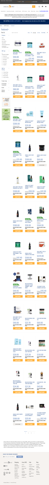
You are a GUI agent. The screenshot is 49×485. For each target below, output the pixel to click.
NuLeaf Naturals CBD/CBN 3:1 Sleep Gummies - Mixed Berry (29, 286)
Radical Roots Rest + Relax (29, 155)
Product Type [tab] (4, 81)
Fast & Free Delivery (17, 468)
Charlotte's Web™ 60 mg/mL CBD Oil (42, 220)
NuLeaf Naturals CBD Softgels (29, 319)
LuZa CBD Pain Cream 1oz (41, 319)
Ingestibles (4, 42)
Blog (37, 462)
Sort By (38, 32)
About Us (23, 466)
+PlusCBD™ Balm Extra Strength (29, 414)
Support (30, 464)
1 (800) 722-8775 (45, 1)
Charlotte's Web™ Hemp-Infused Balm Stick (17, 350)
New (3, 37)
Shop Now (17, 64)
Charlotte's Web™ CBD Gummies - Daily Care (17, 253)
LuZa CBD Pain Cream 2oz (41, 350)
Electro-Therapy (37, 472)
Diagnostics (31, 476)
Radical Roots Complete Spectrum (29, 254)
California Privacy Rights (31, 469)
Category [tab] (3, 35)
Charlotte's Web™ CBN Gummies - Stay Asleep (17, 155)
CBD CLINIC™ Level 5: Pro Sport (17, 53)
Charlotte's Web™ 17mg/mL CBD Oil (41, 187)
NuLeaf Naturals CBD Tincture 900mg (29, 382)
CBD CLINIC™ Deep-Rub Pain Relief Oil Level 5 (17, 187)
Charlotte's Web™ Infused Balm (29, 121)
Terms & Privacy (13, 482)
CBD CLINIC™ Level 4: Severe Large (41, 252)
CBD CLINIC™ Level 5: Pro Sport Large (17, 120)
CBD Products (6, 25)
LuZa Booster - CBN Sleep (41, 382)
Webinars (38, 474)
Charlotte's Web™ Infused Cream (41, 121)
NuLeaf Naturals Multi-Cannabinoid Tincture (17, 382)
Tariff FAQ (16, 477)
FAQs (30, 471)
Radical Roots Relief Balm (41, 155)
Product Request (23, 472)
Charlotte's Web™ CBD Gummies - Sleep (29, 55)
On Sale (3, 39)
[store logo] (9, 6)
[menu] (24, 11)
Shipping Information (17, 465)
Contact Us (24, 477)
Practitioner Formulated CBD (5, 47)
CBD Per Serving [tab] (3, 69)
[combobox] (26, 6)
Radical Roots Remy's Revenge (18, 414)
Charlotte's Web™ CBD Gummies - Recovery (41, 87)
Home (1, 25)
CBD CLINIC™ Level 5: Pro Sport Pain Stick (17, 85)
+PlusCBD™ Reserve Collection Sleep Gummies (41, 414)
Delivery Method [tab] (3, 90)
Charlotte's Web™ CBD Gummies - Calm (29, 87)
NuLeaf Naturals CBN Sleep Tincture (29, 350)
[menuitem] (3, 11)
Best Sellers (4, 41)
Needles (37, 464)
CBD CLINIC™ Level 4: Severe (41, 53)
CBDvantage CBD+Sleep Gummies (17, 287)
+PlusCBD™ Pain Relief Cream (28, 221)
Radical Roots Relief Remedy (17, 221)
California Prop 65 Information (17, 475)
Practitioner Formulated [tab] (4, 84)
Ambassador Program (24, 475)
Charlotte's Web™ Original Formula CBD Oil (29, 187)
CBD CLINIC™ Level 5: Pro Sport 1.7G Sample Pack (17, 318)
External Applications (6, 44)
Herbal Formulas (38, 467)
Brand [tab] (3, 87)
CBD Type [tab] (3, 51)
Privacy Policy (31, 466)
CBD (37, 469)
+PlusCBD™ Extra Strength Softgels (41, 287)
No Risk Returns (16, 471)
